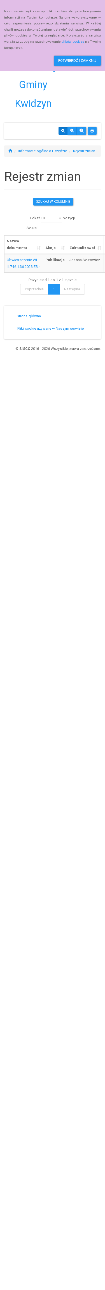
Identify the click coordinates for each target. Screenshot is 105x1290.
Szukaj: (33, 228)
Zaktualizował (82, 248)
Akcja (50, 248)
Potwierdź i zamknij (77, 60)
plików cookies (73, 42)
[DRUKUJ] (92, 131)
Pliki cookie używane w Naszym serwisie (50, 328)
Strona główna (29, 316)
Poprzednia (34, 289)
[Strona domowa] (10, 151)
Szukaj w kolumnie (53, 202)
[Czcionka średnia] (72, 131)
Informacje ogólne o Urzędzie (42, 151)
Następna (72, 289)
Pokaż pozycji (52, 218)
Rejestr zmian (84, 151)
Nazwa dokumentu (17, 244)
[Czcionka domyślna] (63, 131)
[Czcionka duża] (81, 131)
